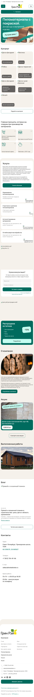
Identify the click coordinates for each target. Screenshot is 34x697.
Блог (18, 641)
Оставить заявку (17, 289)
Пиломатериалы (5, 652)
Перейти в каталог (17, 111)
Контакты (19, 649)
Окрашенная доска (6, 655)
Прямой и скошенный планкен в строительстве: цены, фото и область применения (15, 512)
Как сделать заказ (6, 649)
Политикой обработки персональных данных (21, 293)
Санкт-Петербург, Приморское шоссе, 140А (13, 1)
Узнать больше (17, 185)
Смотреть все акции (17, 436)
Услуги (3, 658)
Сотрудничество (21, 644)
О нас (2, 641)
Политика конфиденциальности (9, 688)
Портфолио (4, 646)
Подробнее (8, 39)
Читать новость (5, 520)
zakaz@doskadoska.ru (10, 567)
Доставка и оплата (6, 644)
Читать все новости (17, 527)
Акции (2, 660)
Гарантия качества (22, 646)
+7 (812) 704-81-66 (9, 558)
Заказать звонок (17, 682)
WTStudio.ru (15, 694)
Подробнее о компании (9, 391)
